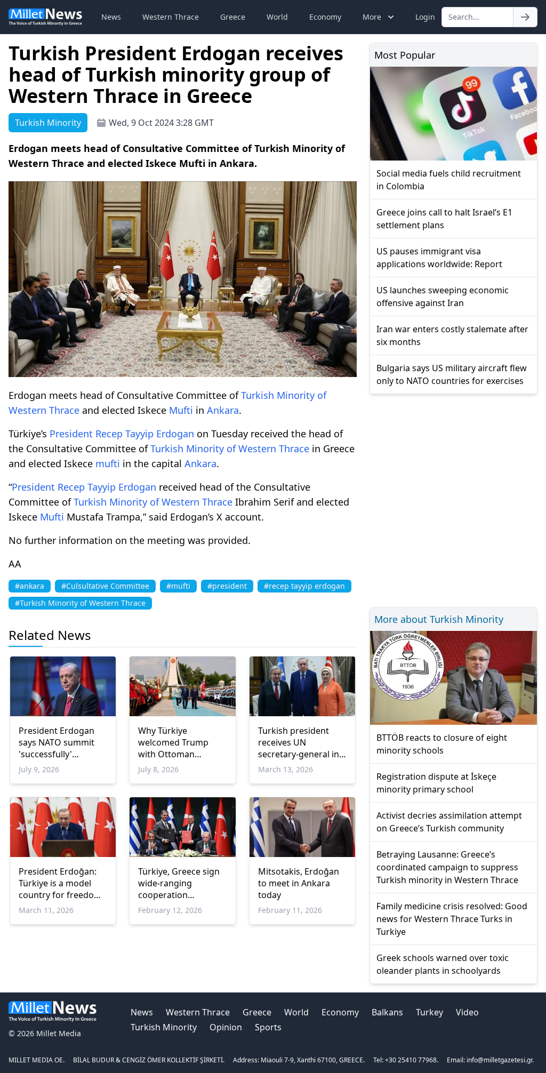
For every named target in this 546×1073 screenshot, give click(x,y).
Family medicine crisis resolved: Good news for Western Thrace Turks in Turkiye (451, 919)
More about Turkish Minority (438, 619)
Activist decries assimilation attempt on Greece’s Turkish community (449, 822)
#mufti (178, 586)
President (71, 433)
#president (227, 586)
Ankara (223, 410)
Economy (325, 17)
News (111, 17)
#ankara (29, 586)
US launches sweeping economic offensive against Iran (442, 296)
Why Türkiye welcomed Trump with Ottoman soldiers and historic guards (179, 742)
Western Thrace (170, 17)
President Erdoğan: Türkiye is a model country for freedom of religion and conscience (60, 883)
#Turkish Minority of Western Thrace (80, 603)
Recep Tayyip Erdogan (144, 433)
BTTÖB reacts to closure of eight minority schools (441, 744)
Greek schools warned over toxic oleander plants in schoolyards (442, 964)
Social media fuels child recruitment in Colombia (448, 179)
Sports (268, 1027)
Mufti (181, 410)
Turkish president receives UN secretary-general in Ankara (298, 742)
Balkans (387, 1012)
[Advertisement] (453, 499)
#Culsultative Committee (105, 586)
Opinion (226, 1027)
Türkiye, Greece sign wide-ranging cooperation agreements (179, 883)
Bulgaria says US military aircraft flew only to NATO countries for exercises (451, 374)
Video (467, 1012)
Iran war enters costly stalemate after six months (452, 335)
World (277, 17)
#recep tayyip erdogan (304, 586)
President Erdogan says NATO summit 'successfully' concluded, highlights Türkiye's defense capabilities (62, 742)
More (372, 17)
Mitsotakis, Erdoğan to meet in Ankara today (298, 883)
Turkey (429, 1012)
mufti (107, 463)
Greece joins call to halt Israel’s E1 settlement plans (444, 218)
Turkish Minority (164, 1027)
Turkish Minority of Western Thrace (229, 448)
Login (425, 17)
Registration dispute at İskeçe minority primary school (436, 783)
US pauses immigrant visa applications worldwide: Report (439, 257)
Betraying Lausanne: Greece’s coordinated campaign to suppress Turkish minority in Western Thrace (447, 867)
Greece (232, 17)
